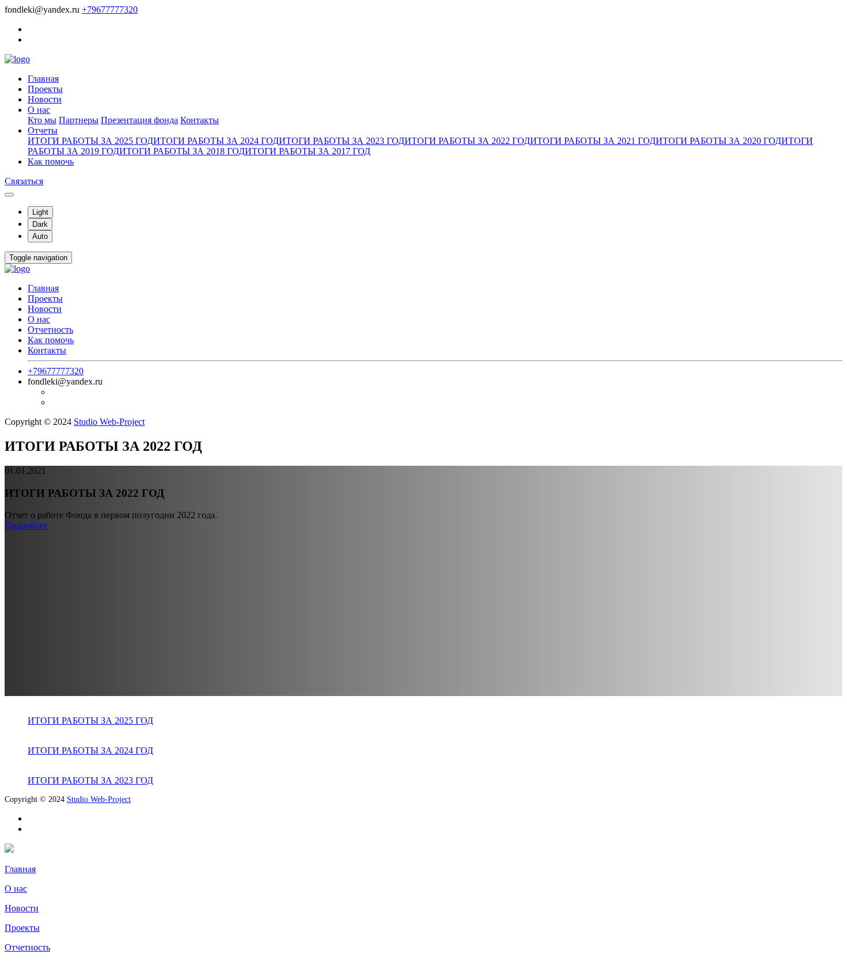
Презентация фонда (139, 120)
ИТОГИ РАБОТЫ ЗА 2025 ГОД (90, 141)
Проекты (45, 89)
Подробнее (26, 525)
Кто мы (42, 120)
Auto (40, 236)
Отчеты (43, 130)
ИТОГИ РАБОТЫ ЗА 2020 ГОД (718, 141)
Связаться (24, 181)
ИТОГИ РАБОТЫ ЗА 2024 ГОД (216, 141)
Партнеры (79, 120)
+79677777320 (110, 9)
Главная (43, 78)
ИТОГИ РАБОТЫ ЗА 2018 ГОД (182, 151)
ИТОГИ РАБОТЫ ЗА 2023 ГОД (341, 141)
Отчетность (50, 329)
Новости (45, 99)
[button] (38, 258)
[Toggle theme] (9, 194)
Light (40, 212)
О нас (39, 110)
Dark (40, 224)
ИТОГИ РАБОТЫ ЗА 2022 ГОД (467, 141)
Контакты (199, 120)
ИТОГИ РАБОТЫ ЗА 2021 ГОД (593, 141)
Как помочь (51, 161)
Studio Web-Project (109, 422)
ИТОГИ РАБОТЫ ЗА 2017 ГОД (307, 151)
